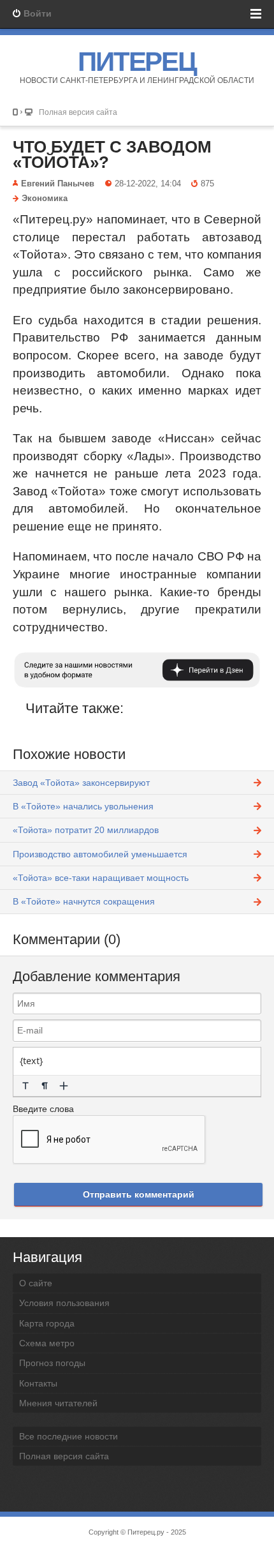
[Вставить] (63, 1086)
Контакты (38, 1383)
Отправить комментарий (138, 1194)
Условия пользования (64, 1303)
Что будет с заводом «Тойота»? (112, 154)
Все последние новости (68, 1436)
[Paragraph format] (44, 1086)
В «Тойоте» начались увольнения (83, 806)
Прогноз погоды (52, 1363)
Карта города (47, 1323)
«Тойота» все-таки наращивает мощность (101, 878)
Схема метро (47, 1343)
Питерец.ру (145, 1532)
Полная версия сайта (78, 112)
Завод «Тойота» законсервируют (81, 783)
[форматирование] (25, 1086)
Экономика (45, 198)
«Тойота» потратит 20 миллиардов (86, 830)
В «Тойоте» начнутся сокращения (84, 901)
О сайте (35, 1283)
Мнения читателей (58, 1403)
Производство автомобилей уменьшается (100, 854)
